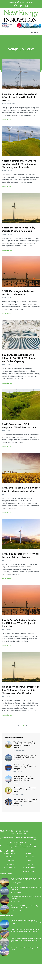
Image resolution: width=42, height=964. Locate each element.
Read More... (7, 120)
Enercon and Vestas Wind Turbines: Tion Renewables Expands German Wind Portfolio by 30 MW (26, 922)
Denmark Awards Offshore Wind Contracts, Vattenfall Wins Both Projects (24, 906)
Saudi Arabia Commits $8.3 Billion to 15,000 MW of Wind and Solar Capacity (19, 358)
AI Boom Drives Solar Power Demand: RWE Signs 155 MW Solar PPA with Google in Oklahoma (26, 879)
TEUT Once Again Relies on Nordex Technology (18, 292)
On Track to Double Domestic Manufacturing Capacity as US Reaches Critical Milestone (25, 930)
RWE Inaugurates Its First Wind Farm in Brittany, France (20, 555)
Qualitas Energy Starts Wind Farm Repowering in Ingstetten (26, 897)
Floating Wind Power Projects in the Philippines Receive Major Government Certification (20, 690)
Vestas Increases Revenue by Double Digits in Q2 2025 (18, 229)
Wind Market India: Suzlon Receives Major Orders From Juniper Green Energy (23, 778)
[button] (2, 32)
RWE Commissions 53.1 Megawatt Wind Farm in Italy (19, 425)
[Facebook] (15, 5)
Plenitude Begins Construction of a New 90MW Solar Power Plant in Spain (25, 801)
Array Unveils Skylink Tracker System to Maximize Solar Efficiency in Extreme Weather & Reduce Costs (26, 940)
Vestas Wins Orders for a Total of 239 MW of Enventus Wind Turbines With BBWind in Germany (24, 745)
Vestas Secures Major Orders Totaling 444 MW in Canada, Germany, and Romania (19, 164)
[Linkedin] (26, 5)
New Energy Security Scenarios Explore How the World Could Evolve (24, 790)
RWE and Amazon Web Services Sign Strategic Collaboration (21, 489)
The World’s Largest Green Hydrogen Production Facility (26, 948)
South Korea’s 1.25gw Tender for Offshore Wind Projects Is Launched (19, 623)
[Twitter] (21, 5)
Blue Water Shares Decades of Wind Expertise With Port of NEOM (19, 97)
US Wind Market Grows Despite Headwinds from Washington (24, 756)
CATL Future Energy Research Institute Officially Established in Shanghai (24, 767)
